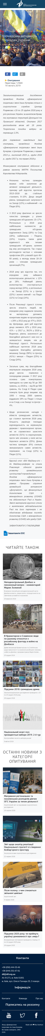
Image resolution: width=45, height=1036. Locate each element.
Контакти (6, 998)
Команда (23, 998)
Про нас (39, 998)
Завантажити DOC (16, 533)
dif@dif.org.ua (8, 974)
